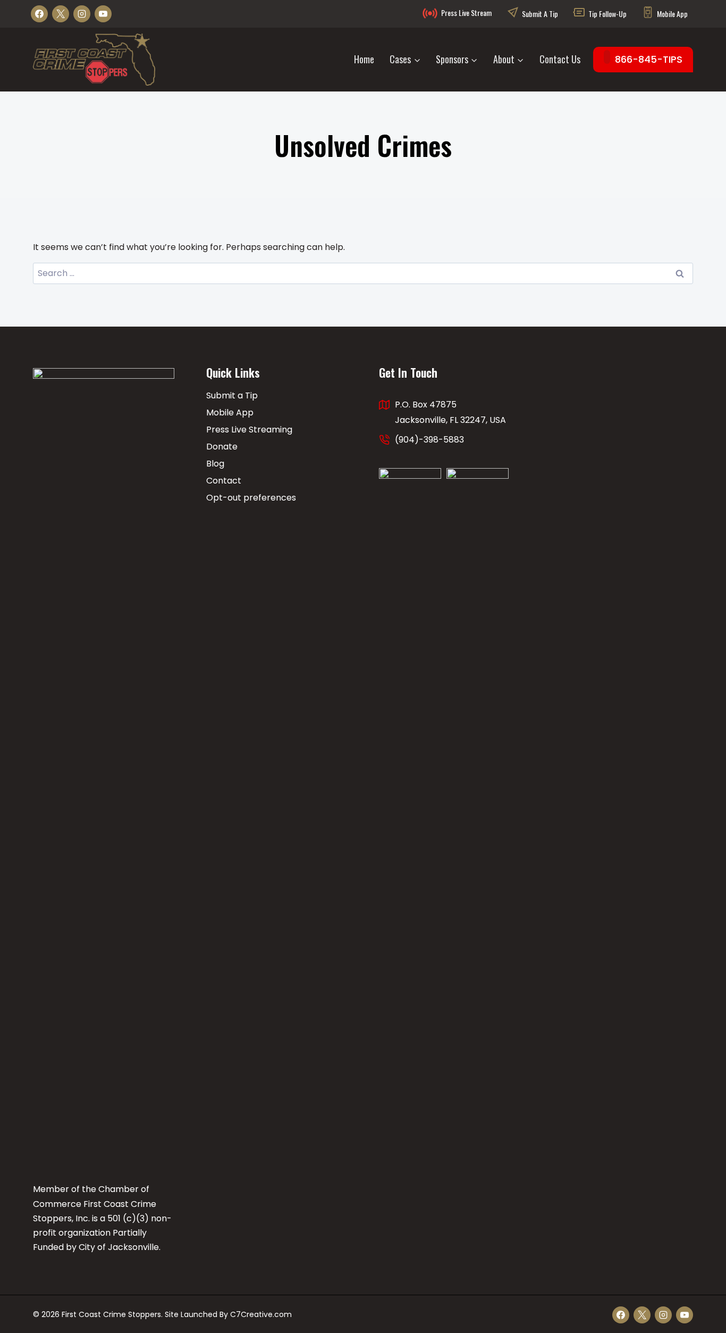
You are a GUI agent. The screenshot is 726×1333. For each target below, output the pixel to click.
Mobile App (672, 13)
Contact (223, 480)
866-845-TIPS (648, 59)
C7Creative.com (261, 1314)
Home (364, 59)
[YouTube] (103, 13)
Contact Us (559, 59)
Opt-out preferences (251, 497)
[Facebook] (39, 13)
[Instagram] (81, 13)
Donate (222, 446)
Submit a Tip (540, 13)
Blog (215, 463)
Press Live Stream (466, 12)
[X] (60, 13)
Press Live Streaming (249, 429)
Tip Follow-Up (607, 13)
